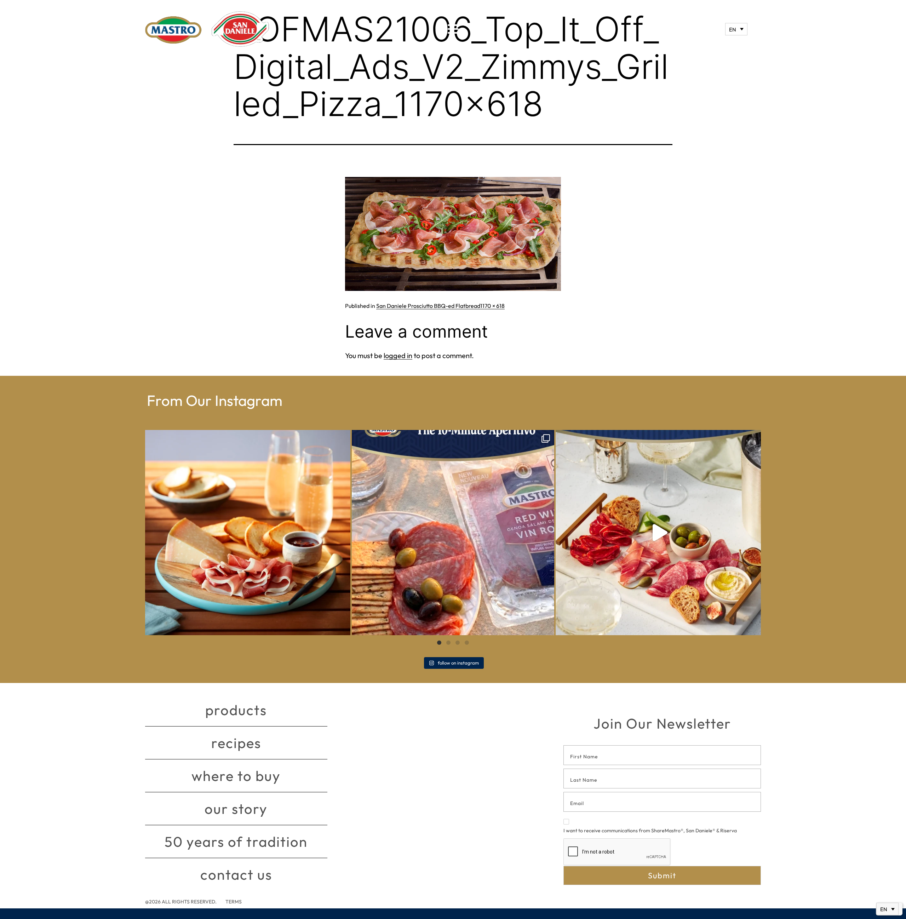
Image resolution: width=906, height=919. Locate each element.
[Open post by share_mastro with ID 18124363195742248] (658, 532)
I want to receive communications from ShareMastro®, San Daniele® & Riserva (650, 830)
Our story (236, 808)
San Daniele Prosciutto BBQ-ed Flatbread (428, 305)
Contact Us (236, 874)
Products (236, 710)
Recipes (236, 743)
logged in (398, 355)
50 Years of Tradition (236, 841)
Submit (662, 875)
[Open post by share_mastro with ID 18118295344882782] (453, 532)
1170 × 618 (492, 305)
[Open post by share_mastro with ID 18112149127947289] (247, 532)
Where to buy (236, 776)
